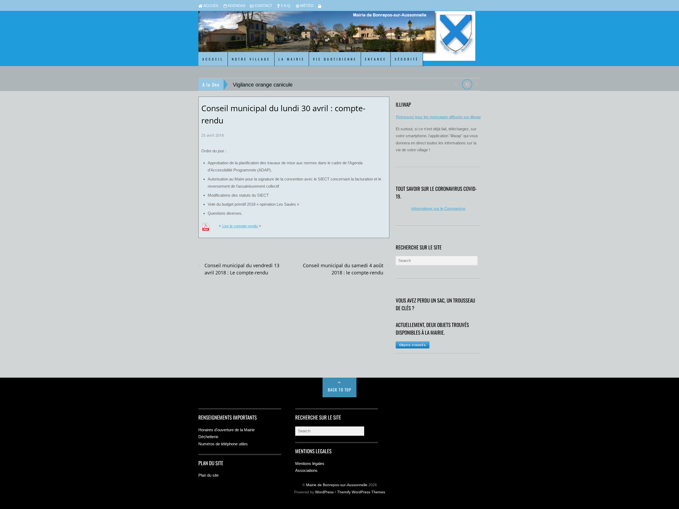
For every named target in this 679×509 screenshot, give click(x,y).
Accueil (210, 6)
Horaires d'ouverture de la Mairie (226, 430)
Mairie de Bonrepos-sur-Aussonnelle (336, 485)
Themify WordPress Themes (361, 492)
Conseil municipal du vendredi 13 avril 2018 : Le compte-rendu (238, 269)
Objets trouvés (412, 345)
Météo (306, 6)
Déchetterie (208, 436)
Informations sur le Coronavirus (438, 208)
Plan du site (208, 475)
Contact (263, 6)
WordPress (324, 492)
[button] (455, 84)
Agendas (236, 6)
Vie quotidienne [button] (335, 59)
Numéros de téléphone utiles (223, 444)
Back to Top (339, 389)
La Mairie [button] (291, 59)
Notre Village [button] (251, 59)
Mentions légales (309, 463)
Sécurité (407, 59)
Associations (306, 470)
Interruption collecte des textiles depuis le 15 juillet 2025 (298, 85)
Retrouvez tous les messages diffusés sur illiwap (438, 117)
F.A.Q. (285, 6)
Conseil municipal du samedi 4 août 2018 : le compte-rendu (346, 269)
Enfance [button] (375, 59)
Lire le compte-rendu (240, 226)
